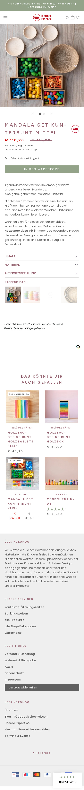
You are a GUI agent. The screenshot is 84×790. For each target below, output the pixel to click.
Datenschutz (14, 673)
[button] (67, 780)
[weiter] (51, 113)
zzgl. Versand (25, 145)
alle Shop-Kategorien (20, 626)
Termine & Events (17, 736)
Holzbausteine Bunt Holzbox (59, 437)
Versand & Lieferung (20, 654)
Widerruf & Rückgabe (20, 660)
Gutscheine (13, 632)
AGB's (9, 666)
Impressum (13, 679)
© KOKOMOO (42, 753)
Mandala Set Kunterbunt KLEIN (20, 504)
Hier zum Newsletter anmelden (27, 729)
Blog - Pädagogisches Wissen (26, 716)
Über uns (11, 710)
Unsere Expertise (17, 723)
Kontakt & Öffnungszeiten (24, 607)
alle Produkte (14, 620)
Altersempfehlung (21, 273)
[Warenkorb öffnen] (72, 17)
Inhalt (10, 256)
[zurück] (32, 113)
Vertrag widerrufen (23, 687)
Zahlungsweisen (16, 613)
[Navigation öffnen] (5, 17)
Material (12, 264)
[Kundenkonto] (67, 17)
